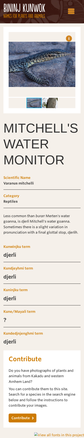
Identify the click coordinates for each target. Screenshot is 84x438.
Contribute (20, 418)
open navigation (71, 11)
